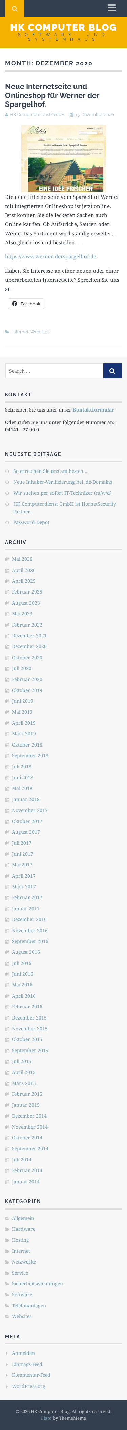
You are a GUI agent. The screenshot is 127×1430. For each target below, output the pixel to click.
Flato (46, 1418)
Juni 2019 (22, 701)
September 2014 (30, 1148)
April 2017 (24, 876)
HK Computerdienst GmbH (37, 114)
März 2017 (24, 886)
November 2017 (30, 810)
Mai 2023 (22, 613)
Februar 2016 (27, 1006)
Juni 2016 (22, 974)
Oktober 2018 (27, 744)
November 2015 (30, 1028)
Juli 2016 (21, 963)
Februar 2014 (27, 1170)
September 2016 (30, 941)
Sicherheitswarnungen (37, 1283)
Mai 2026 (22, 559)
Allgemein (23, 1218)
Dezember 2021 (29, 635)
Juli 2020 (21, 668)
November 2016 (30, 930)
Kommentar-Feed (31, 1375)
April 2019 (24, 723)
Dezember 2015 (29, 1017)
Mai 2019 (22, 712)
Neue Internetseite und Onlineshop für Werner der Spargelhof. (52, 95)
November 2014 (30, 1127)
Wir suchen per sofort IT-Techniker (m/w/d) (62, 493)
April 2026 (24, 570)
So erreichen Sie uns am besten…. (51, 471)
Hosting (20, 1240)
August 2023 (26, 603)
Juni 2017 (22, 854)
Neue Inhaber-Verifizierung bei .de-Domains (62, 482)
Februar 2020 (27, 679)
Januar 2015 (26, 1105)
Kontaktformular (93, 409)
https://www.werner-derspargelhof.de (50, 256)
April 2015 (24, 1072)
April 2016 (24, 996)
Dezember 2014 (29, 1116)
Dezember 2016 (29, 919)
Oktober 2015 (27, 1039)
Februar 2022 (27, 624)
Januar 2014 (26, 1181)
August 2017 (26, 832)
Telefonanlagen (29, 1305)
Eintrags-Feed (27, 1364)
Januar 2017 (26, 908)
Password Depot (31, 522)
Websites (39, 331)
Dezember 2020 (29, 646)
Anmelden (23, 1353)
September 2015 (30, 1050)
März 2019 (24, 733)
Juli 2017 (21, 843)
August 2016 (26, 952)
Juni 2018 (22, 777)
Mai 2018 (22, 788)
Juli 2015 (21, 1061)
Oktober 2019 (27, 690)
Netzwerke (24, 1261)
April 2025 (24, 581)
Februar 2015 (27, 1094)
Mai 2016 (22, 984)
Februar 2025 (27, 591)
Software (22, 1294)
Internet (20, 331)
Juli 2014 (21, 1159)
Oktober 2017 (27, 821)
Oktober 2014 (27, 1137)
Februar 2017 (27, 897)
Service (20, 1273)
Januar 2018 (26, 799)
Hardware (23, 1229)
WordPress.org (28, 1386)
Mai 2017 (22, 864)
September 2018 (30, 755)
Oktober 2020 (27, 657)
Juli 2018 (21, 766)
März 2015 (24, 1083)
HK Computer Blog (63, 27)
